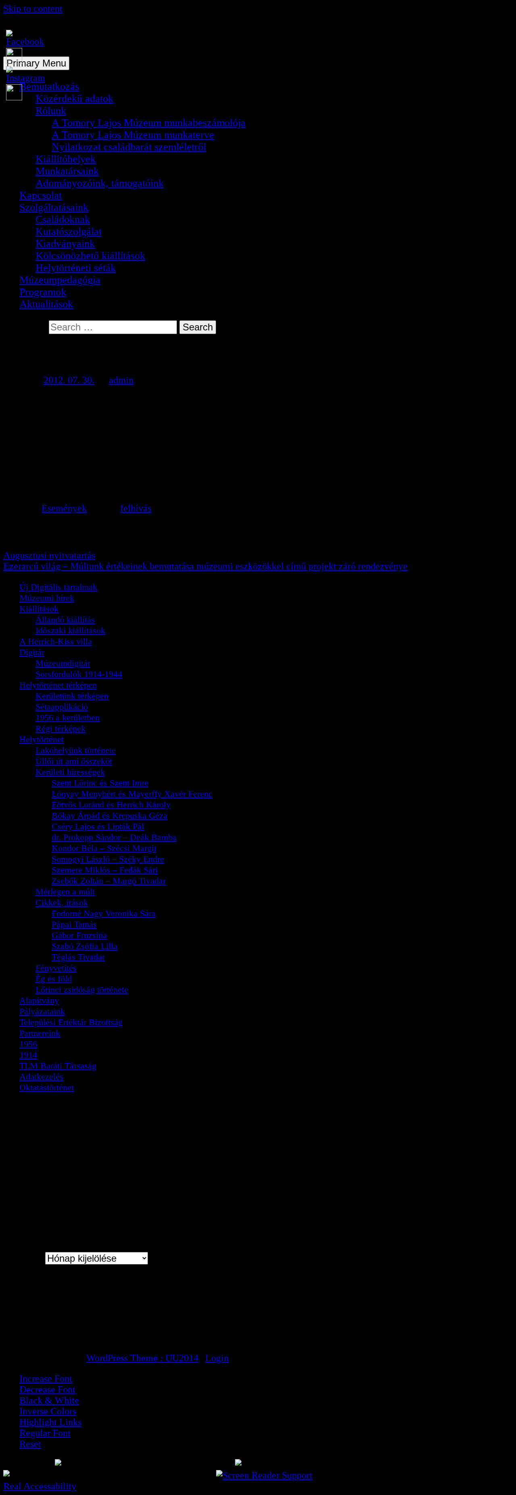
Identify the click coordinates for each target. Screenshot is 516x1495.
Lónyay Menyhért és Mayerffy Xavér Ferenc (132, 794)
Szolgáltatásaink (53, 207)
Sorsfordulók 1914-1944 (78, 674)
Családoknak (62, 219)
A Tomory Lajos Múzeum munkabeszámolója (149, 123)
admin (121, 380)
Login (217, 1358)
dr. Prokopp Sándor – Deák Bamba (114, 837)
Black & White (49, 1400)
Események (64, 508)
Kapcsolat (40, 195)
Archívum (23, 1258)
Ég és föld (53, 979)
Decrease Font (47, 1389)
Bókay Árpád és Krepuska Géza (109, 815)
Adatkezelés (41, 1076)
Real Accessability (39, 1486)
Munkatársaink (67, 171)
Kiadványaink (65, 243)
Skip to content (32, 8)
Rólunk (50, 110)
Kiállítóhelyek (65, 159)
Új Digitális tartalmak (58, 587)
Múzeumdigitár (62, 663)
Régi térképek (60, 728)
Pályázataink (42, 1011)
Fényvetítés (56, 968)
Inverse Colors (47, 1411)
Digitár (31, 652)
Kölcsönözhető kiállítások (90, 256)
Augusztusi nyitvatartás (49, 555)
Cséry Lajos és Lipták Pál (98, 826)
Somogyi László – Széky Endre (108, 859)
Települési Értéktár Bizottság (71, 1022)
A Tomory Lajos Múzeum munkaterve (133, 135)
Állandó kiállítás (65, 620)
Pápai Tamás (74, 924)
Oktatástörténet (46, 1087)
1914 (28, 1055)
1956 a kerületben (67, 717)
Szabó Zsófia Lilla (84, 946)
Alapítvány (39, 1000)
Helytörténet (41, 739)
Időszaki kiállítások (70, 630)
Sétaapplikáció (61, 707)
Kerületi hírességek (70, 772)
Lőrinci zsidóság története (81, 989)
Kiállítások (38, 609)
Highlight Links (50, 1422)
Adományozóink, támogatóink (99, 183)
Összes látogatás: (51, 1338)
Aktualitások (46, 304)
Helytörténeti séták (75, 268)
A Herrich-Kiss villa (55, 641)
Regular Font (45, 1433)
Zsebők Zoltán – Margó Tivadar (109, 881)
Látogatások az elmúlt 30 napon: (79, 1317)
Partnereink (39, 1033)
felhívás (135, 508)
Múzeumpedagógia (59, 280)
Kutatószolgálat (68, 231)
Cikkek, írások (61, 902)
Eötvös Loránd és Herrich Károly (111, 804)
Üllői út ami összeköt (73, 761)
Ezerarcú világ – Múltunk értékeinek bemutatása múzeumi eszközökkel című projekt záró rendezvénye (205, 566)
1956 (28, 1044)
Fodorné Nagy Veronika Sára (104, 913)
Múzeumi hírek (46, 598)
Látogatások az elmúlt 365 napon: (81, 1327)
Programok (42, 292)
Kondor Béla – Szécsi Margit (104, 848)
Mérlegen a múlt (65, 892)
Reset (30, 1444)
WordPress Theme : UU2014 (142, 1358)
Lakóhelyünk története (75, 750)
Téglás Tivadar (78, 957)
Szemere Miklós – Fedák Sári (105, 870)
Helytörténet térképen (58, 685)
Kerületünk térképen (71, 696)
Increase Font (45, 1378)
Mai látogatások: (50, 1306)
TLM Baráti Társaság (57, 1066)
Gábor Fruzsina (79, 935)
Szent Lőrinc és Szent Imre (100, 783)
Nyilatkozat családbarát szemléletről (129, 147)
